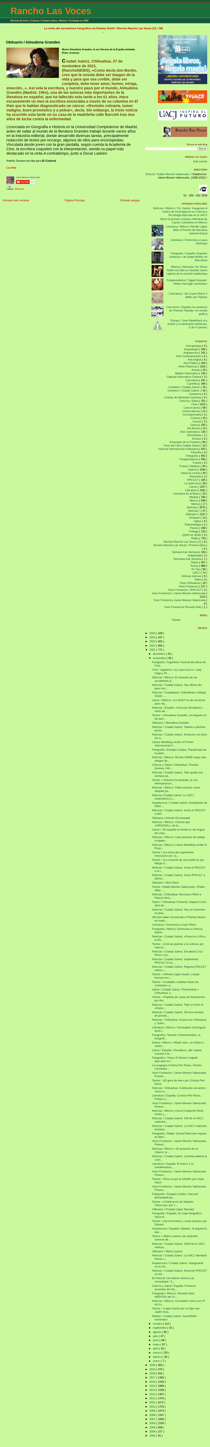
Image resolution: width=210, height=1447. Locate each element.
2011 (152, 1402)
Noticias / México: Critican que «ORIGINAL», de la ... (171, 823)
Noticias (192, 507)
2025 (152, 633)
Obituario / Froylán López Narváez (173, 1209)
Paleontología (193, 524)
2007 (152, 1419)
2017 (152, 1377)
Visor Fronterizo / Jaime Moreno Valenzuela (179, 593)
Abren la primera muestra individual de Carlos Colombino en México (183, 220)
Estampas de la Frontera (185, 442)
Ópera (198, 521)
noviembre (160, 658)
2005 (152, 1427)
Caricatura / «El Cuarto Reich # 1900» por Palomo (188, 295)
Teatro (195, 562)
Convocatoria (192, 407)
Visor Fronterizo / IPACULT (185, 589)
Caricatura (192, 380)
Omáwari (195, 517)
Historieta (195, 476)
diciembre (159, 653)
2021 (152, 649)
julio (156, 1336)
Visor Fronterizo (189, 586)
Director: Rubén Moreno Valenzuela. (168, 174)
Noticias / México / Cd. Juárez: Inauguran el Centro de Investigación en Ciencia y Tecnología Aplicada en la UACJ (180, 212)
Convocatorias (191, 411)
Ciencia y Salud (189, 400)
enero (157, 1361)
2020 (152, 1365)
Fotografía (192, 455)
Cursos (197, 421)
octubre (158, 1323)
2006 (152, 1423)
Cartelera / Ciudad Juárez (184, 387)
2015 (152, 1385)
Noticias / (194, 510)
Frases (197, 462)
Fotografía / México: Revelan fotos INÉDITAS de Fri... (173, 1295)
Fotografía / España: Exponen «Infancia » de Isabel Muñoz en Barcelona (188, 257)
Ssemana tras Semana (187, 559)
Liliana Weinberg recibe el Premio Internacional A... (172, 743)
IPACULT (193, 479)
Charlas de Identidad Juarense (183, 397)
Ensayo (197, 438)
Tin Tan (196, 569)
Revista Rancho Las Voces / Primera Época (180, 545)
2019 (152, 1369)
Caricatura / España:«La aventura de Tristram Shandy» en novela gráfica (186, 310)
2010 (152, 1406)
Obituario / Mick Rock (165, 882)
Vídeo (198, 579)
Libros (193, 486)
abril (156, 1348)
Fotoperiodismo (189, 459)
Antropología (194, 345)
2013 (152, 1394)
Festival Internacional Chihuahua (178, 449)
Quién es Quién (192, 534)
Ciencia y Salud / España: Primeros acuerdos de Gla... (174, 1287)
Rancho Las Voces (50, 11)
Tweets (176, 619)
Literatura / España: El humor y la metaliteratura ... (172, 1165)
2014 (152, 1390)
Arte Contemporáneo (189, 356)
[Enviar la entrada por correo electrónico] (8, 186)
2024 (152, 637)
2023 (152, 641)
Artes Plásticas (188, 366)
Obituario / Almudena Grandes (33, 42)
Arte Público (191, 363)
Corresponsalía (192, 414)
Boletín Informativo (187, 373)
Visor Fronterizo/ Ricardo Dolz (183, 607)
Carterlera (195, 394)
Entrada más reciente (16, 200)
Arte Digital (195, 359)
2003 (152, 1435)
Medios (194, 497)
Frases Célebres (190, 466)
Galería (193, 469)
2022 (152, 645)
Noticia (196, 504)
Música (194, 500)
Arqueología (191, 349)
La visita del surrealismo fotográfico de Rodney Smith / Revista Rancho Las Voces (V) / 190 (103, 28)
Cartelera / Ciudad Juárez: (184, 390)
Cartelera (193, 383)
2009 (152, 1410)
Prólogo (194, 531)
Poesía (194, 528)
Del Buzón (194, 428)
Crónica (195, 418)
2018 (152, 1373)
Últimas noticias (192, 576)
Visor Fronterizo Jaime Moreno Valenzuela (179, 600)
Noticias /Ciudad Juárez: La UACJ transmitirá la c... (173, 797)
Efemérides (194, 435)
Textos (194, 565)
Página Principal (75, 200)
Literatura (191, 490)
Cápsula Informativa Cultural (184, 376)
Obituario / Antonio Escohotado (171, 818)
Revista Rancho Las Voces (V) (183, 541)
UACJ (197, 572)
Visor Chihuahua (190, 583)
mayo (156, 1344)
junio (156, 1340)
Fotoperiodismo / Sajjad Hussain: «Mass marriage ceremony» (187, 282)
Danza (194, 424)
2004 (152, 1431)
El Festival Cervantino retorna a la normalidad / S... (173, 1279)
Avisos (196, 369)
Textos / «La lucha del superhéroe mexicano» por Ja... (172, 854)
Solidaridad (195, 555)
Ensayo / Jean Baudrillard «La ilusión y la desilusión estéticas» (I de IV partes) (187, 324)
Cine (194, 404)
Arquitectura (191, 352)
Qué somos (200, 161)
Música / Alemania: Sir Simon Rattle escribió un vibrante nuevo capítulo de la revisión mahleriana (186, 270)
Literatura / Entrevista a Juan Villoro (174, 924)
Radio (195, 538)
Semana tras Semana (185, 552)
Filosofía (196, 452)
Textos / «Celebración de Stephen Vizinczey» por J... (172, 1203)
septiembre (160, 1327)
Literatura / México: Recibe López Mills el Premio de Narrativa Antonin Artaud (186, 230)
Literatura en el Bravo (187, 493)
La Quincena (192, 483)
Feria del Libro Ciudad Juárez (182, 445)
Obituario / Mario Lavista (167, 1251)
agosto (157, 1332)
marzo (157, 1352)
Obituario (19, 189)
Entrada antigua (130, 200)
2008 (152, 1415)
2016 (152, 1381)
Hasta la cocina (191, 473)
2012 (152, 1398)
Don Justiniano (189, 431)
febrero (157, 1356)
